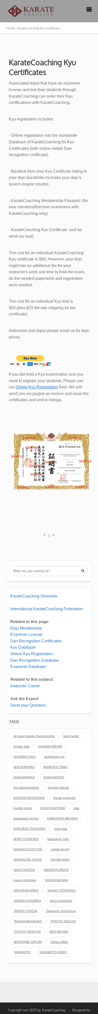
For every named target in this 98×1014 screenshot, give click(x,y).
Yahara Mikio (59, 942)
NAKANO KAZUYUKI (28, 849)
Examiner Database (28, 666)
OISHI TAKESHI (24, 870)
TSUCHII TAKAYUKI (27, 931)
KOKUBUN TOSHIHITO (29, 829)
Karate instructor (64, 798)
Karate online (23, 808)
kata (76, 808)
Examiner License (26, 634)
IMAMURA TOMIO (55, 767)
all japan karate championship (34, 736)
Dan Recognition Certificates (36, 641)
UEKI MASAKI (58, 931)
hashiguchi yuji (54, 757)
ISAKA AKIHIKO (24, 777)
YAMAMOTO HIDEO (53, 952)
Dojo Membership (26, 628)
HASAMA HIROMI (50, 746)
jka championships (26, 787)
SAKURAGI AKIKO (26, 890)
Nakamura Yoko (58, 839)
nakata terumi (60, 849)
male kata (60, 829)
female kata (21, 746)
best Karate (71, 736)
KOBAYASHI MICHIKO (62, 818)
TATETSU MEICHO (63, 921)
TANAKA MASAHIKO (28, 921)
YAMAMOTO (22, 952)
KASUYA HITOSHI (52, 808)
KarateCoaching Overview (33, 596)
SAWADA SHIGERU (27, 901)
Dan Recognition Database (34, 660)
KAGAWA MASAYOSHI (29, 798)
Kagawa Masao (58, 787)
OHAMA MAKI (60, 859)
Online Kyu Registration (37, 387)
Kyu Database (23, 647)
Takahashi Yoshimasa (61, 911)
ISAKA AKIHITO (53, 777)
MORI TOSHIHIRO (26, 839)
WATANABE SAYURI (28, 942)
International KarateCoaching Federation (46, 609)
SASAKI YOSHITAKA (61, 890)
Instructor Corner (25, 686)
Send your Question (28, 705)
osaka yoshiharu (25, 880)
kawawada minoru (26, 818)
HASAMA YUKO (24, 757)
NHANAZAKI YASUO (28, 859)
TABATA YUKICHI (25, 911)
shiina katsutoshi (61, 901)
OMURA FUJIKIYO (56, 870)
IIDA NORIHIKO (24, 767)
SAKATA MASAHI (56, 880)
